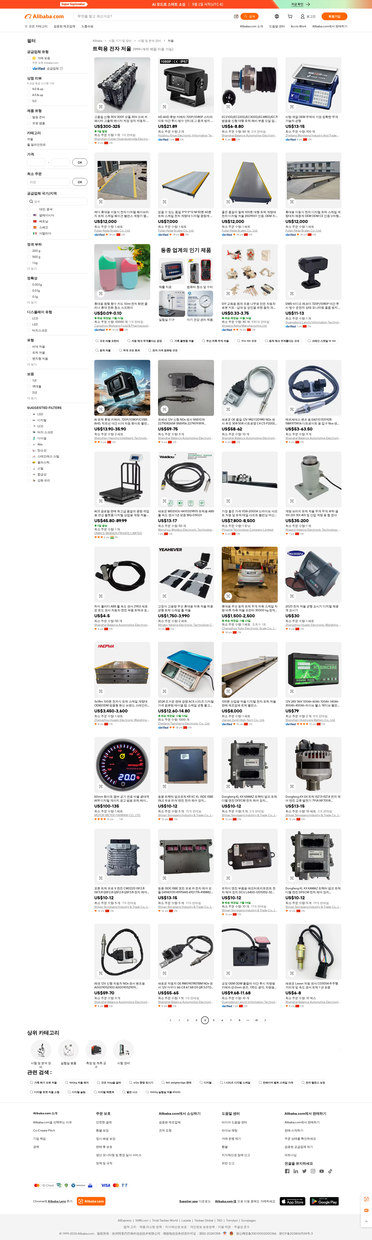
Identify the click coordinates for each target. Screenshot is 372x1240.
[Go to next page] (265, 1020)
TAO (219, 1220)
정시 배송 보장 (105, 1138)
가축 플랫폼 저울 (184, 340)
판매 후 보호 (104, 1147)
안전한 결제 (104, 1122)
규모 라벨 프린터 (109, 340)
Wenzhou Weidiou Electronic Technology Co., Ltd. (186, 529)
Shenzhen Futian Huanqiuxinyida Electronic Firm (122, 139)
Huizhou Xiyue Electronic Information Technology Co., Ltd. (186, 135)
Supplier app (188, 1201)
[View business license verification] (225, 1233)
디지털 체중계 (106, 1092)
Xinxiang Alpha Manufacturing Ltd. (244, 325)
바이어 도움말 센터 (234, 1122)
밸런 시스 (132, 1092)
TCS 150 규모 (249, 340)
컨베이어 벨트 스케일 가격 (278, 1082)
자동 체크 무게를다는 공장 (147, 340)
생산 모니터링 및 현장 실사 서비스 (118, 1155)
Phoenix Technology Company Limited (247, 529)
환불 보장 (102, 1130)
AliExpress (125, 1220)
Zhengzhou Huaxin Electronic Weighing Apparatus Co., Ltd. (313, 625)
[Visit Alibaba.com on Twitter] (304, 1171)
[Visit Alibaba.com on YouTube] (321, 1171)
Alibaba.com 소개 (45, 1113)
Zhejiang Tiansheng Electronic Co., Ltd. (184, 723)
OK (80, 162)
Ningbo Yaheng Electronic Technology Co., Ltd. (186, 625)
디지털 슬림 (78, 1092)
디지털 (208, 1082)
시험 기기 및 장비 (120, 40)
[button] (236, 16)
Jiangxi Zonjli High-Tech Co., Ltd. (243, 720)
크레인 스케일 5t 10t (324, 340)
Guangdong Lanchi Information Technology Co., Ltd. (313, 322)
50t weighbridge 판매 (178, 1082)
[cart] (291, 17)
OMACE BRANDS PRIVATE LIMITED (118, 533)
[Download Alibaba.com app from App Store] (292, 1201)
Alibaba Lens (57, 1201)
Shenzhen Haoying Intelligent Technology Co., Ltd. (122, 438)
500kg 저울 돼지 (79, 1082)
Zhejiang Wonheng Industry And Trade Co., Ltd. (313, 135)
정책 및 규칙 (104, 1163)
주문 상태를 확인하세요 (300, 1138)
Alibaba (97, 40)
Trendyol (232, 1220)
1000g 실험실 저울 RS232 (165, 1092)
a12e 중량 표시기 (143, 1082)
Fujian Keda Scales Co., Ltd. (112, 230)
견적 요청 (165, 1130)
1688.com (141, 1220)
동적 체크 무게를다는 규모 (284, 340)
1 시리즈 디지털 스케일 (237, 1082)
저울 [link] (171, 40)
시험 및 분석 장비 (149, 40)
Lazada (186, 1220)
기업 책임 (39, 1138)
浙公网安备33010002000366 (256, 1233)
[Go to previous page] (170, 1020)
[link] (366, 1199)
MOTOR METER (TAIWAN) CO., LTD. (117, 815)
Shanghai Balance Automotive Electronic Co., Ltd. (250, 135)
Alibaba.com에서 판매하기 (302, 1122)
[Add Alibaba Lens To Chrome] (91, 1201)
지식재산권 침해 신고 (236, 1155)
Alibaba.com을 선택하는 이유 (52, 1122)
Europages (248, 1220)
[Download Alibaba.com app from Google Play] (324, 1201)
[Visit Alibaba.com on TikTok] (330, 1171)
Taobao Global (203, 1220)
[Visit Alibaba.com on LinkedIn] (295, 1171)
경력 (36, 1147)
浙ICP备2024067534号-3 (296, 1233)
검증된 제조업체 (170, 1122)
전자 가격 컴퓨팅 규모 (165, 350)
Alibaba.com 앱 (225, 1201)
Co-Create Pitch (44, 1130)
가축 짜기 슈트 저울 (45, 1082)
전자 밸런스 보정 (315, 1082)
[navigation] (57, 531)
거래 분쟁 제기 (231, 1138)
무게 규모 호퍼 (131, 350)
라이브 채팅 (229, 1130)
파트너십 (291, 1155)
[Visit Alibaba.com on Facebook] (287, 1171)
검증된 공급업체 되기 (299, 1147)
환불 (225, 1147)
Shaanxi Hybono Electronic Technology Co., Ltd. (313, 529)
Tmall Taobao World (165, 1220)
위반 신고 (228, 1163)
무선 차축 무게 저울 (217, 340)
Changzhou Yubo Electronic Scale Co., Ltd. (250, 628)
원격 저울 (105, 350)
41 (256, 1020)
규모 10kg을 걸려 (111, 1082)
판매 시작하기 (294, 1130)
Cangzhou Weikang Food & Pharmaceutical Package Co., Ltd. (122, 325)
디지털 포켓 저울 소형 (46, 1092)
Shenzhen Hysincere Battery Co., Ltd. (310, 720)
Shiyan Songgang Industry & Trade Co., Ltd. (186, 815)
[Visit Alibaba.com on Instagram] (313, 1171)
